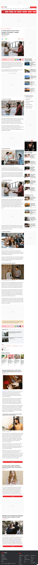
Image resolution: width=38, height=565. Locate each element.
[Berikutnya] (24, 419)
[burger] (36, 9)
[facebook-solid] (18, 60)
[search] (29, 7)
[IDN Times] (4, 7)
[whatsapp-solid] (15, 60)
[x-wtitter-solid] (20, 60)
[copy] (22, 60)
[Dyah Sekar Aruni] (2, 360)
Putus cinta (4, 455)
